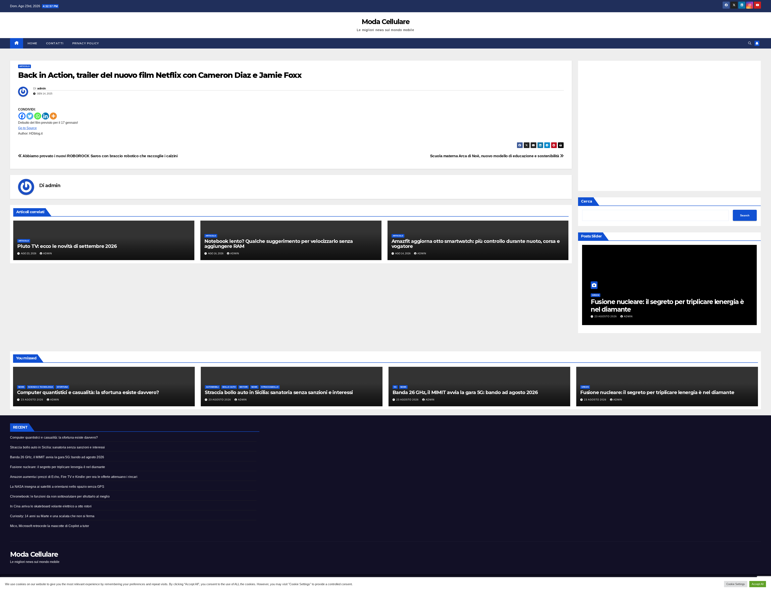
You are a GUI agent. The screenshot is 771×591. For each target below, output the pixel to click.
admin (41, 88)
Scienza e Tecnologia (40, 387)
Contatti (54, 43)
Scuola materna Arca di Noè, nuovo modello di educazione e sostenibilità (495, 156)
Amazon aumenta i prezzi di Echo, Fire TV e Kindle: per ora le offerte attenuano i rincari (73, 476)
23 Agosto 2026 (606, 316)
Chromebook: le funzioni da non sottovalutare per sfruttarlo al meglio (60, 496)
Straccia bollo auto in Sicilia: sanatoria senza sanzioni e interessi (279, 392)
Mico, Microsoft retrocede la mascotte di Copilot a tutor (49, 526)
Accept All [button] (758, 584)
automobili (212, 387)
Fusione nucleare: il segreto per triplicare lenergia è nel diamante (667, 305)
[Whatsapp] (37, 116)
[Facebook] (21, 116)
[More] (53, 116)
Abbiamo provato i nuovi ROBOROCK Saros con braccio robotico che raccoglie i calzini (99, 156)
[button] (749, 43)
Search (745, 215)
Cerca (586, 201)
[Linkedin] (45, 116)
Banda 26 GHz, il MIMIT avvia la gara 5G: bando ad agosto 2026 (465, 392)
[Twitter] (29, 116)
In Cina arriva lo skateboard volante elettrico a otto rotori (51, 506)
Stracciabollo (269, 387)
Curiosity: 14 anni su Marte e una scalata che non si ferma (52, 516)
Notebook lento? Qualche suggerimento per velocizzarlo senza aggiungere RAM (278, 243)
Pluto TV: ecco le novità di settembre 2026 (67, 246)
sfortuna (62, 387)
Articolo (24, 66)
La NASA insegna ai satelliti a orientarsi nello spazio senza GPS (57, 486)
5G (395, 387)
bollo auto (229, 387)
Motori (244, 387)
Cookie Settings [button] (735, 584)
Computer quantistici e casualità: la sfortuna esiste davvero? (88, 392)
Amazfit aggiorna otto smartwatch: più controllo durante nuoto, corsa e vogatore (476, 243)
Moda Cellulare (385, 21)
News (21, 387)
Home (32, 43)
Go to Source (27, 128)
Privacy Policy (85, 43)
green (595, 295)
